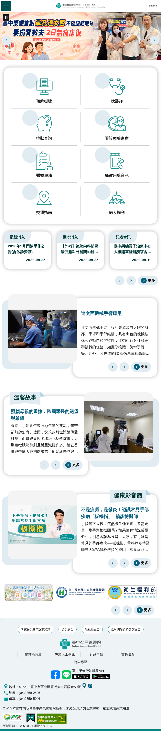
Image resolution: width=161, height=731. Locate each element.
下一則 (154, 40)
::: (1, 12)
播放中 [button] (6, 17)
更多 (151, 280)
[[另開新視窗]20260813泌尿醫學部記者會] (80, 35)
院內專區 (80, 662)
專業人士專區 (65, 654)
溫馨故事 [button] (25, 397)
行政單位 (96, 654)
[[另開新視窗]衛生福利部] (132, 592)
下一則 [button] (127, 610)
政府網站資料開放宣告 (125, 629)
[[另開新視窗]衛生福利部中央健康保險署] (80, 592)
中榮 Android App (101, 676)
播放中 (5, 236)
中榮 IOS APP (81, 676)
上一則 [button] (116, 610)
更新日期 (9, 725)
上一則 (6, 40)
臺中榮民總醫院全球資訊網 (80, 6)
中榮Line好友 (66, 674)
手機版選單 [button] (6, 6)
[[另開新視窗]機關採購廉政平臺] (29, 592)
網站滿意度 (33, 654)
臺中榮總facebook (55, 674)
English (153, 5)
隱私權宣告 (92, 629)
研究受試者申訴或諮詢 (35, 629)
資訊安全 (67, 629)
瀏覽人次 (40, 725)
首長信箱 (128, 654)
